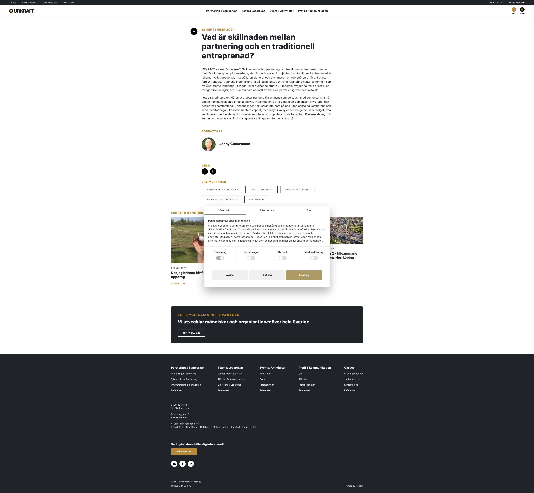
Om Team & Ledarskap (230, 384)
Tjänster (303, 379)
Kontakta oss (68, 3)
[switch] (251, 258)
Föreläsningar (267, 384)
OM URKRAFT (256, 199)
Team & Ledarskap (253, 11)
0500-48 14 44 (497, 2)
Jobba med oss (50, 3)
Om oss (12, 3)
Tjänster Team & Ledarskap (232, 379)
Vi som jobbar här (29, 3)
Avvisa (230, 275)
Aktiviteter (265, 373)
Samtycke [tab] (225, 210)
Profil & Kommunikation (313, 11)
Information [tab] (267, 210)
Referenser (176, 390)
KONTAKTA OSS (192, 333)
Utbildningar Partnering (183, 373)
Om (300, 373)
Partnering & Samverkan (221, 11)
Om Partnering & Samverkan (186, 384)
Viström (359, 486)
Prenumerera (184, 451)
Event (263, 379)
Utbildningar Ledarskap (230, 373)
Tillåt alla (304, 275)
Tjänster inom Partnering (184, 379)
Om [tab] (309, 210)
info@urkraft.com (517, 2)
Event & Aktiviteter (282, 11)
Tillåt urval (267, 275)
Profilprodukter (307, 384)
